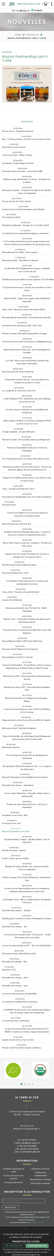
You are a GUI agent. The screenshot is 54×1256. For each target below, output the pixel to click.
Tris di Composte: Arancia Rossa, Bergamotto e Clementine (27, 755)
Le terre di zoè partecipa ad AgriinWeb (19, 992)
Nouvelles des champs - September (17, 783)
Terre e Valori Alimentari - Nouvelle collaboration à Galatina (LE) (27, 793)
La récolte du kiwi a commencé (15, 1019)
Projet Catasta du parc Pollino (15, 857)
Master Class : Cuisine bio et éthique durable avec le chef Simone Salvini (27, 619)
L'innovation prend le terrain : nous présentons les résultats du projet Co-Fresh (27, 380)
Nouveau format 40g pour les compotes (20, 647)
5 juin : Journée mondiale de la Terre (18, 487)
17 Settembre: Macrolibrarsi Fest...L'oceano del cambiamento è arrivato (27, 581)
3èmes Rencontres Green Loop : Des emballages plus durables (27, 350)
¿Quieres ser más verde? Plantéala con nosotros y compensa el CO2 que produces (27, 554)
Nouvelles (33, 34)
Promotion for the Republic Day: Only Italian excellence (26, 495)
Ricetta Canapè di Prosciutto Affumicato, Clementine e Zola (27, 877)
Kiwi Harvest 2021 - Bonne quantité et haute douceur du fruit (27, 676)
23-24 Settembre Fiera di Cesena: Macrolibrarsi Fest (25, 457)
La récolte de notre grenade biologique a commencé (25, 231)
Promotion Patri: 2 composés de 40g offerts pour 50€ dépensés (27, 630)
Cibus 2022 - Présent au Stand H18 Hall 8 (20, 590)
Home (18, 34)
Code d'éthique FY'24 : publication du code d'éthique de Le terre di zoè (27, 399)
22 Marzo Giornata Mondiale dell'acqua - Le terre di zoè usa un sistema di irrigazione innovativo (27, 532)
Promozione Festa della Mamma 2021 (19, 952)
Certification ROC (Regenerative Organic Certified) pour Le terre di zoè (27, 269)
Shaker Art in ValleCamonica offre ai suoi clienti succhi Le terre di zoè (27, 478)
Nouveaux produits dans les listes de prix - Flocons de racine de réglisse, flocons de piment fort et (27, 467)
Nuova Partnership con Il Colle (15, 829)
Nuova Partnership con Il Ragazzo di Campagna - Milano (27, 698)
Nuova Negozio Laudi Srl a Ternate (17, 655)
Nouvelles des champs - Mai (14, 960)
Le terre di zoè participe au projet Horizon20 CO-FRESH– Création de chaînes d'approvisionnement (27, 1029)
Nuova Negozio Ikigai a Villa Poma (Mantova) (22, 639)
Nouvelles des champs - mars (15, 984)
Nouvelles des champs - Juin (14, 925)
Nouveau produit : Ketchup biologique (19, 726)
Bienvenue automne (11, 745)
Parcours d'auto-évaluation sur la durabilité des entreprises (27, 410)
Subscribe (11, 1207)
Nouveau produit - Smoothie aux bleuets (20, 258)
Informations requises (40, 1183)
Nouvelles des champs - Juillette (16, 909)
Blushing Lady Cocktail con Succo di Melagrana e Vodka (26, 917)
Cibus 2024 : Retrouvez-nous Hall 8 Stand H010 (23, 308)
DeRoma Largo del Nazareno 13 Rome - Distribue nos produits (27, 179)
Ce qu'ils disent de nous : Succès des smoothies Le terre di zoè (27, 287)
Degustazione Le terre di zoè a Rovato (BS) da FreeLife (26, 718)
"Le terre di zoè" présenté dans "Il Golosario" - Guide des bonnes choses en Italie (27, 935)
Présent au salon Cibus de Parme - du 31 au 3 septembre (27, 804)
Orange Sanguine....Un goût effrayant (18, 430)
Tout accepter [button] (37, 1245)
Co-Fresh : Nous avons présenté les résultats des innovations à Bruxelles (27, 361)
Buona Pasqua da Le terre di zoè (16, 522)
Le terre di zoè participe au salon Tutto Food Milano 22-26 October (27, 709)
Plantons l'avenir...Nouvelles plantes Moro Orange (24, 332)
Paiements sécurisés (40, 1169)
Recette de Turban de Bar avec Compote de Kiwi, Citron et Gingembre (27, 867)
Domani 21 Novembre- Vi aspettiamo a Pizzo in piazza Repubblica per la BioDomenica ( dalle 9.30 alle (27, 665)
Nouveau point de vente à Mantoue (18, 370)
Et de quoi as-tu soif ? (11, 821)
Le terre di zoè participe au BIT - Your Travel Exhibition (26, 944)
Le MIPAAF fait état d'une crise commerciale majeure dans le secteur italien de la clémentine (27, 1010)
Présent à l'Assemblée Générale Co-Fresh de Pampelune (27, 448)
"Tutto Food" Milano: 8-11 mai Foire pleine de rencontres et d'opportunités (27, 513)
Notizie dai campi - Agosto (14, 848)
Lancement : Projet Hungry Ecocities (18, 161)
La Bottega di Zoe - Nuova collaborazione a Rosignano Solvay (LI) (27, 900)
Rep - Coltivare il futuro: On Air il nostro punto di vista (26, 137)
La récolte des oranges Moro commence (20, 1000)
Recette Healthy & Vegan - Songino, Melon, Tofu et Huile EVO (26, 840)
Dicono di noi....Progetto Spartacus (17, 129)
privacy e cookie (37, 1222)
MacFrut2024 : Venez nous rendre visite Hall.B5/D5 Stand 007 (27, 299)
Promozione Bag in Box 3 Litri (15, 571)
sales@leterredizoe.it (30, 1143)
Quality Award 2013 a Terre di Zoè (18, 1038)
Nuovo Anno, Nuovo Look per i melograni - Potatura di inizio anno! (27, 543)
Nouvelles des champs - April (15, 976)
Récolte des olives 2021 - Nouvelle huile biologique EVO (27, 687)
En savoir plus (14, 1245)
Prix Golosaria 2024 (11, 215)
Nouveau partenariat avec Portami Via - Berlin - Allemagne (27, 608)
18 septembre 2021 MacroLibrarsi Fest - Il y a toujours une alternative (27, 766)
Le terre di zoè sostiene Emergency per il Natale (23, 207)
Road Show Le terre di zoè (13, 145)
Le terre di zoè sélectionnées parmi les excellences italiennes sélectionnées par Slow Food (27, 889)
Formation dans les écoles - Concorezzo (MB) (22, 169)
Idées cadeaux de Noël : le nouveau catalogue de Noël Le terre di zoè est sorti (27, 421)
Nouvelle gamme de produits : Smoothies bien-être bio (26, 316)
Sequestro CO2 (9, 968)
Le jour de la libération (12, 598)
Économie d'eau (9, 503)
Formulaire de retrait (13, 1182)
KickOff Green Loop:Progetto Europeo (19, 563)
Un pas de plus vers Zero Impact (16, 199)
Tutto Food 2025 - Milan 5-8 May (17, 153)
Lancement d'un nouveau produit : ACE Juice (21, 324)
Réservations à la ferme (40, 1179)
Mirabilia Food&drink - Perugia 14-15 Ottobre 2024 (25, 223)
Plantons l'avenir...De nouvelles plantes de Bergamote (26, 438)
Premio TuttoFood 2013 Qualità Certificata (21, 1046)
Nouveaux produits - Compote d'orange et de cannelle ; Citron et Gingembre (27, 190)
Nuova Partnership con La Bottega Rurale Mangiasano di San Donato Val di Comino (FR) (27, 736)
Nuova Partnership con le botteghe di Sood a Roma (25, 775)
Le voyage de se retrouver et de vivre (18, 389)
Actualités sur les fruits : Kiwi (15, 813)
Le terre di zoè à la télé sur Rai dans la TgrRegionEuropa (27, 340)
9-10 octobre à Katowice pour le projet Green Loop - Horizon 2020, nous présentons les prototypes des (27, 241)
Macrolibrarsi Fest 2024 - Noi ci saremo (20, 250)
